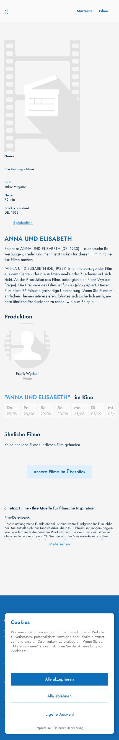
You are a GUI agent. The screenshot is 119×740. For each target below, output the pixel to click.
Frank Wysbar (27, 373)
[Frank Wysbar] (27, 345)
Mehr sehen (59, 544)
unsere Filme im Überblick (60, 472)
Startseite (84, 11)
